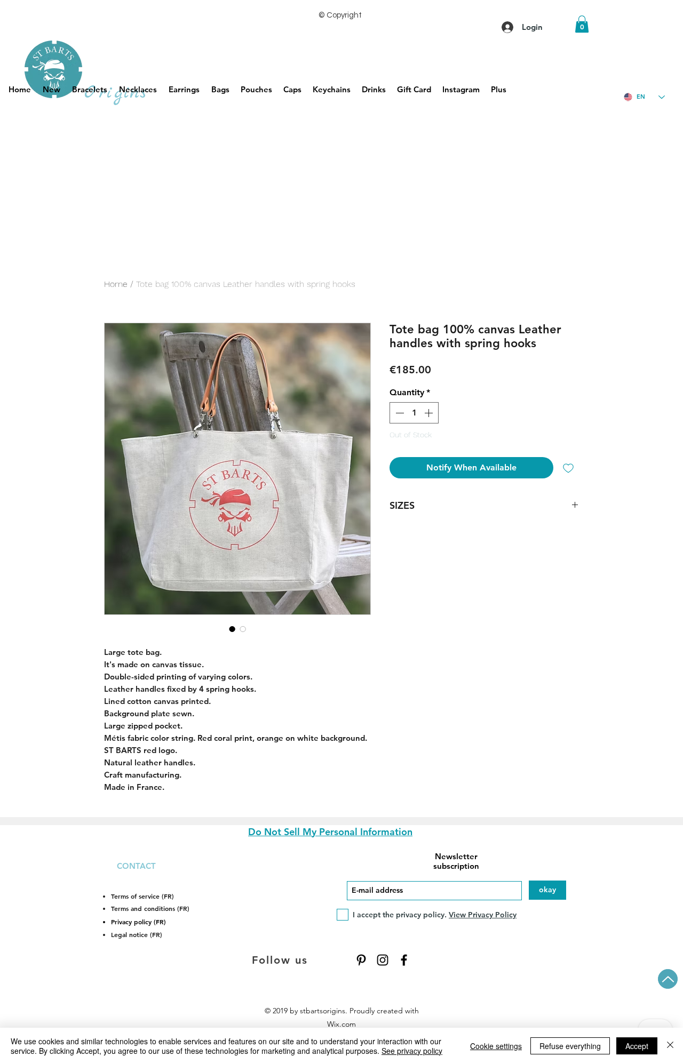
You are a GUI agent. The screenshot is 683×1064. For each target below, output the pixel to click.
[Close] (670, 1045)
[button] (582, 24)
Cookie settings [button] (496, 1046)
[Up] (668, 979)
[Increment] (429, 413)
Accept (636, 1046)
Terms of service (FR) (142, 896)
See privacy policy (412, 1050)
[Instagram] (382, 960)
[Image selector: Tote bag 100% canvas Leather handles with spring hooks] (232, 628)
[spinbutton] (414, 413)
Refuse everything (570, 1046)
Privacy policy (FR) (138, 921)
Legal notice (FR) (136, 934)
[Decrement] (398, 413)
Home (116, 284)
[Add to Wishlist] (568, 467)
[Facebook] (403, 960)
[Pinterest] (361, 960)
